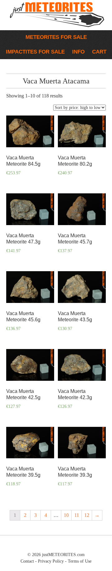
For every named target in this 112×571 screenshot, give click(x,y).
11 (76, 515)
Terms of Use (79, 561)
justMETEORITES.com (63, 554)
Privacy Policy (51, 561)
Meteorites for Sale (54, 37)
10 (66, 515)
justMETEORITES (41, 22)
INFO (77, 52)
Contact (27, 561)
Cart (99, 52)
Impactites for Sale (34, 52)
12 (86, 515)
